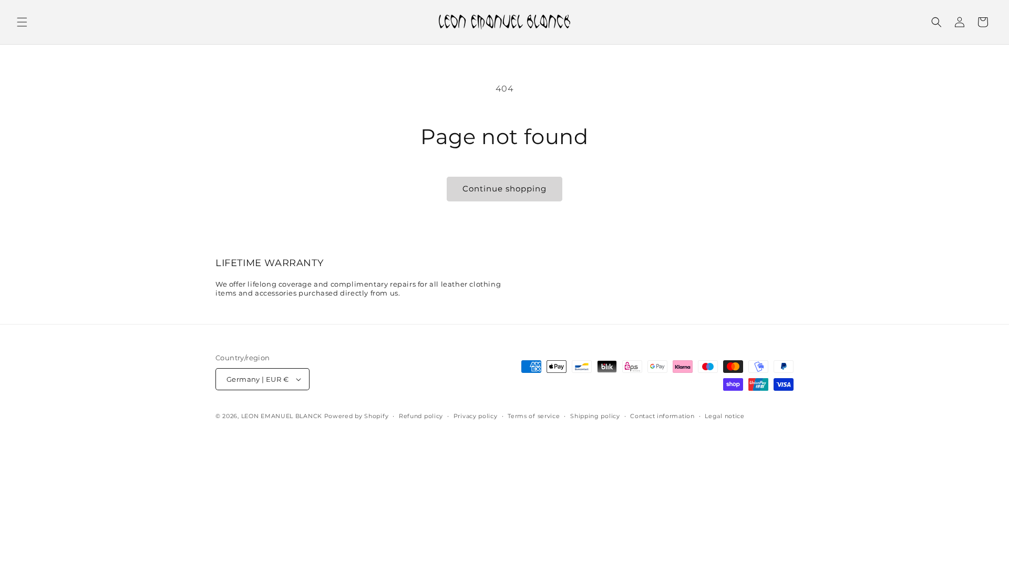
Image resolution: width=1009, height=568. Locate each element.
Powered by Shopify (356, 416)
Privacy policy (476, 416)
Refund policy (421, 416)
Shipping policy (595, 416)
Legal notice (724, 416)
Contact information (662, 416)
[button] (22, 22)
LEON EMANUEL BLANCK (281, 416)
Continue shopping (504, 189)
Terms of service (534, 416)
